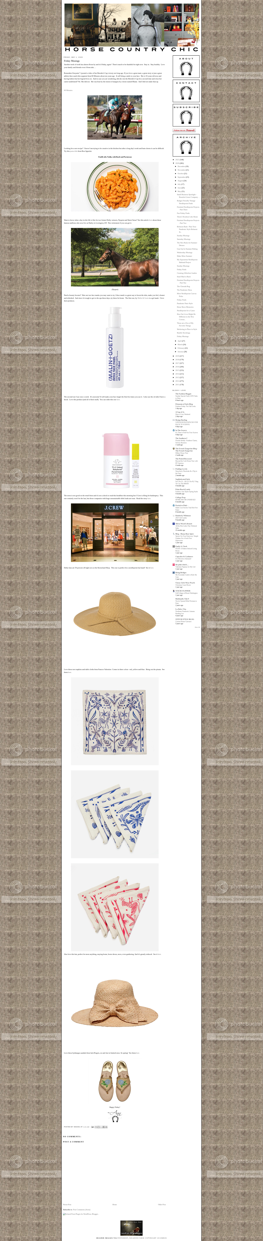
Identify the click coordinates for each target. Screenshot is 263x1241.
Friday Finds (181, 269)
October (181, 173)
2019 (177, 356)
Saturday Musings (183, 239)
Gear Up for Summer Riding (187, 249)
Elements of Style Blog (184, 404)
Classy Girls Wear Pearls (185, 583)
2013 (177, 377)
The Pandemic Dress (184, 290)
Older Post (162, 1205)
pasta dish (74, 151)
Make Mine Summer (184, 256)
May (179, 191)
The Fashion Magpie (183, 394)
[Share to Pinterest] (106, 1127)
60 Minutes (68, 90)
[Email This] (96, 1127)
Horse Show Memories (185, 307)
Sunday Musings (183, 236)
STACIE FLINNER (182, 591)
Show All (197, 627)
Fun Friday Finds (183, 213)
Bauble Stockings (183, 333)
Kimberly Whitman (183, 516)
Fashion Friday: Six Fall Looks (185, 406)
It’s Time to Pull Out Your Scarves (186, 433)
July (179, 184)
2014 (177, 374)
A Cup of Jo (179, 412)
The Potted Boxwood (183, 459)
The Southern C (181, 438)
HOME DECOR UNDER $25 (185, 500)
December (181, 166)
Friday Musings (183, 336)
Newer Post (67, 1205)
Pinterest (122, 1238)
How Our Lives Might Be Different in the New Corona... (186, 317)
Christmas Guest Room (183, 585)
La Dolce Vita (180, 609)
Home (114, 1205)
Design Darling (181, 420)
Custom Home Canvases (183, 621)
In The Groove (181, 430)
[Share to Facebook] (103, 1127)
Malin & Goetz (143, 298)
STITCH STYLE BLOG (184, 619)
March (180, 344)
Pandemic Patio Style (185, 303)
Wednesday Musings (184, 252)
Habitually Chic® (182, 599)
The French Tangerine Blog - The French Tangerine (186, 450)
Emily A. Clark (181, 546)
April (180, 341)
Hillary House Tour (181, 453)
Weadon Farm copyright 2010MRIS (148, 1238)
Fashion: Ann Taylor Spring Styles (186, 492)
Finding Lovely (181, 469)
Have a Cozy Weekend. (183, 414)
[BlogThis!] (98, 1127)
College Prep (180, 497)
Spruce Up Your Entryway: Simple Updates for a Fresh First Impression (186, 538)
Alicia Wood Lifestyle (183, 524)
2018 (177, 360)
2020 (177, 163)
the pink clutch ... (181, 565)
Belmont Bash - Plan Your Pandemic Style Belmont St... (187, 229)
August (180, 181)
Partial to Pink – (181, 505)
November (182, 170)
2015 (177, 370)
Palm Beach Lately (182, 489)
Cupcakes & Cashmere (184, 556)
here (150, 220)
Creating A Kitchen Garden (187, 273)
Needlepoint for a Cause (186, 311)
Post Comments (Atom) (81, 1210)
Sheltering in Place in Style (187, 329)
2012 (177, 381)
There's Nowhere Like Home (187, 217)
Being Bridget (180, 573)
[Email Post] (92, 1127)
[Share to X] (101, 1127)
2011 (177, 385)
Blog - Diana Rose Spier (184, 534)
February (181, 348)
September (182, 177)
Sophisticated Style (182, 479)
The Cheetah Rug (183, 286)
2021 (177, 160)
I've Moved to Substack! (183, 559)
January (181, 352)
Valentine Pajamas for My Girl (185, 567)
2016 (177, 367)
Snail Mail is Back (184, 277)
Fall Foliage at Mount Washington (186, 593)
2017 (177, 363)
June (179, 188)
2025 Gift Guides (181, 518)
